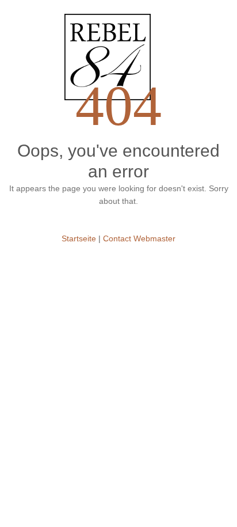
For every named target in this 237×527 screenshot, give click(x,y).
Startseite (79, 238)
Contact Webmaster (139, 238)
